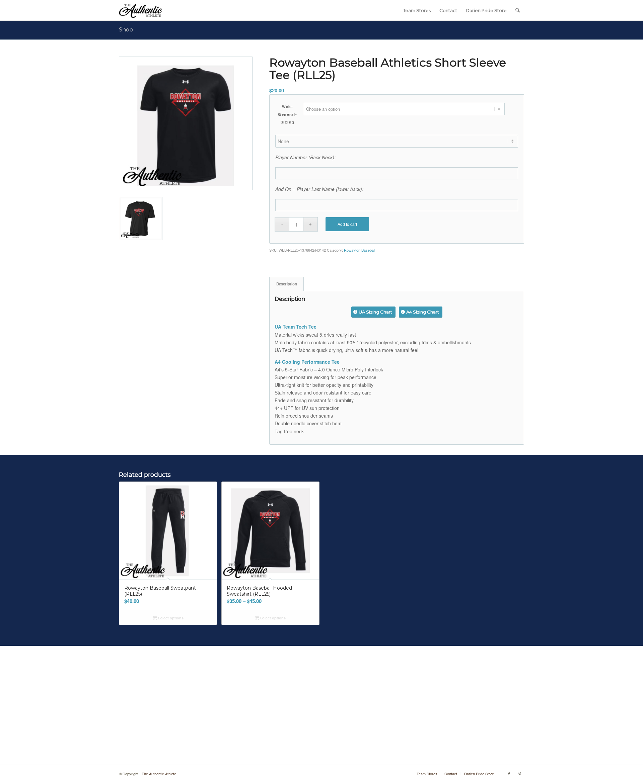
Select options (170, 617)
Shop (126, 29)
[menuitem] (417, 10)
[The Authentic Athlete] (140, 10)
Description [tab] (286, 284)
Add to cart (347, 224)
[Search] (517, 10)
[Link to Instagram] (519, 773)
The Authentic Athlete (159, 773)
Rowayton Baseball (359, 250)
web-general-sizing (287, 114)
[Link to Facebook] (509, 773)
